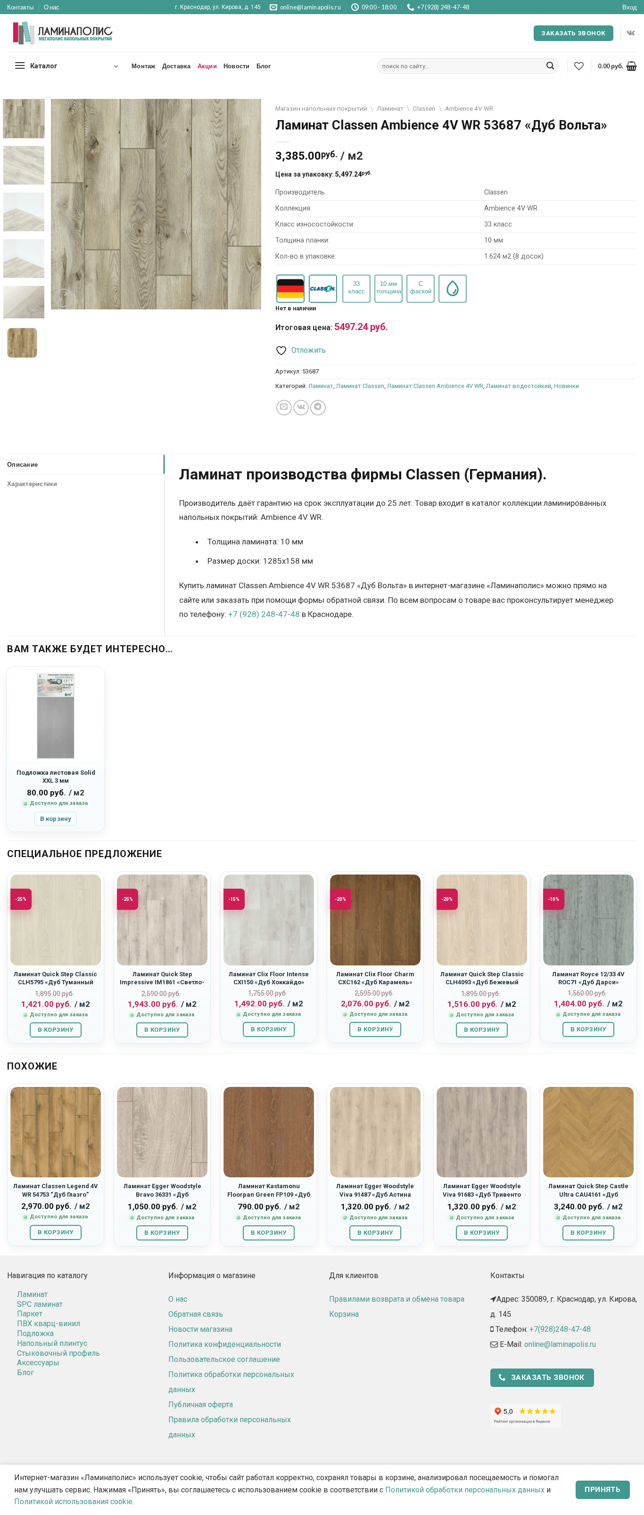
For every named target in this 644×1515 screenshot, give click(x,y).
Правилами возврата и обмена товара (396, 1299)
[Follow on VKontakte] (631, 33)
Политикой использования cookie (73, 1501)
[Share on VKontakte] (301, 407)
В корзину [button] (55, 818)
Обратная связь (195, 1314)
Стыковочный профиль (58, 1353)
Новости (236, 66)
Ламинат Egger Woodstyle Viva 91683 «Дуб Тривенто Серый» (482, 1194)
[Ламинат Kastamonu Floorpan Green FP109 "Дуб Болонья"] (268, 1132)
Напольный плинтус (52, 1343)
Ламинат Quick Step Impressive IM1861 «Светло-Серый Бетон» (162, 982)
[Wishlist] (579, 66)
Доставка (176, 66)
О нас (51, 7)
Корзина (344, 1314)
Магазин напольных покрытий (321, 108)
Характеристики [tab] (32, 483)
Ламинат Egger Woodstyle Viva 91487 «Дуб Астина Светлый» (375, 1194)
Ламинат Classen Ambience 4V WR (435, 385)
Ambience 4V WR (469, 108)
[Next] (245, 204)
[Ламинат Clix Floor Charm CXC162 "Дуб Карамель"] (375, 920)
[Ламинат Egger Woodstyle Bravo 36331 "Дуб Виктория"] (162, 1132)
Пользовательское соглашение (224, 1359)
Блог (263, 66)
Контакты (20, 7)
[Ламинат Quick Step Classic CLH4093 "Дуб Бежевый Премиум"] (482, 920)
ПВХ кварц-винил (48, 1323)
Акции (207, 66)
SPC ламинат (40, 1304)
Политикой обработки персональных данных (465, 1489)
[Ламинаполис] (63, 33)
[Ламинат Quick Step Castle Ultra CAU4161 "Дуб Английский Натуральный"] (588, 1132)
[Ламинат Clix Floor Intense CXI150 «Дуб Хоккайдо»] (268, 920)
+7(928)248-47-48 (560, 1329)
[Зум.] (63, 298)
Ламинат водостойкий (518, 385)
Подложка (35, 1333)
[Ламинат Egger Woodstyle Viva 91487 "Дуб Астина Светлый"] (375, 1132)
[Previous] (66, 204)
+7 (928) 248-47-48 (264, 614)
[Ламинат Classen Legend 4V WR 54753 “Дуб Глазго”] (55, 1132)
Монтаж (144, 66)
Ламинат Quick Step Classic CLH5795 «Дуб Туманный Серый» (55, 982)
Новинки (566, 385)
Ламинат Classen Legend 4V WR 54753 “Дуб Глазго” (55, 1190)
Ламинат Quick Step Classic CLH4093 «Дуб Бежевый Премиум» (482, 982)
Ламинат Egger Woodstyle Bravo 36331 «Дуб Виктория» (162, 1194)
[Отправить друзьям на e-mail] (284, 407)
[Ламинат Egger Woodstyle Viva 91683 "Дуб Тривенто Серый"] (482, 1132)
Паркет (29, 1313)
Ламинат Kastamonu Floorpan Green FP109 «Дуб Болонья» (268, 1194)
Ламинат (390, 108)
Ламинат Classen (360, 385)
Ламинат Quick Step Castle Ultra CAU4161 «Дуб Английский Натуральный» (588, 1194)
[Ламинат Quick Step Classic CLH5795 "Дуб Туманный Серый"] (55, 920)
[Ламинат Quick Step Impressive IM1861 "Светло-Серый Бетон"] (162, 920)
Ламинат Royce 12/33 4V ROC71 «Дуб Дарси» (588, 978)
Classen (424, 108)
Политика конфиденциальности (224, 1344)
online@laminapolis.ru (560, 1344)
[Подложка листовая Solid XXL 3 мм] (55, 716)
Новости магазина (200, 1329)
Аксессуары (38, 1362)
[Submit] (550, 66)
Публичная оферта (200, 1404)
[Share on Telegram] (318, 407)
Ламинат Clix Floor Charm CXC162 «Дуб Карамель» (375, 978)
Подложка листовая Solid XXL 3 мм (56, 776)
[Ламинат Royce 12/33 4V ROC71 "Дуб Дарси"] (588, 920)
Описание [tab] (22, 464)
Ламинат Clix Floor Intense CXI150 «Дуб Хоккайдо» (269, 978)
